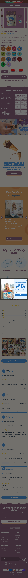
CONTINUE (20, 294)
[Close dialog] (26, 280)
